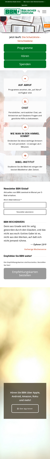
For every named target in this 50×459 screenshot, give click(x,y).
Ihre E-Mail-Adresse (13, 200)
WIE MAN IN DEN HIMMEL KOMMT (25, 135)
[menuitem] (13, 1)
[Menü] (43, 11)
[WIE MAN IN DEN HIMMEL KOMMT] (25, 127)
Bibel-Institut (25, 162)
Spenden (24, 5)
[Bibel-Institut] (25, 155)
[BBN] (21, 11)
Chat (25, 107)
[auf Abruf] (25, 78)
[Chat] (25, 101)
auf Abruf (25, 85)
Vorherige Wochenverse (35, 249)
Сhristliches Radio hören (13, 2)
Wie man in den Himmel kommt (33, 2)
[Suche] (37, 11)
